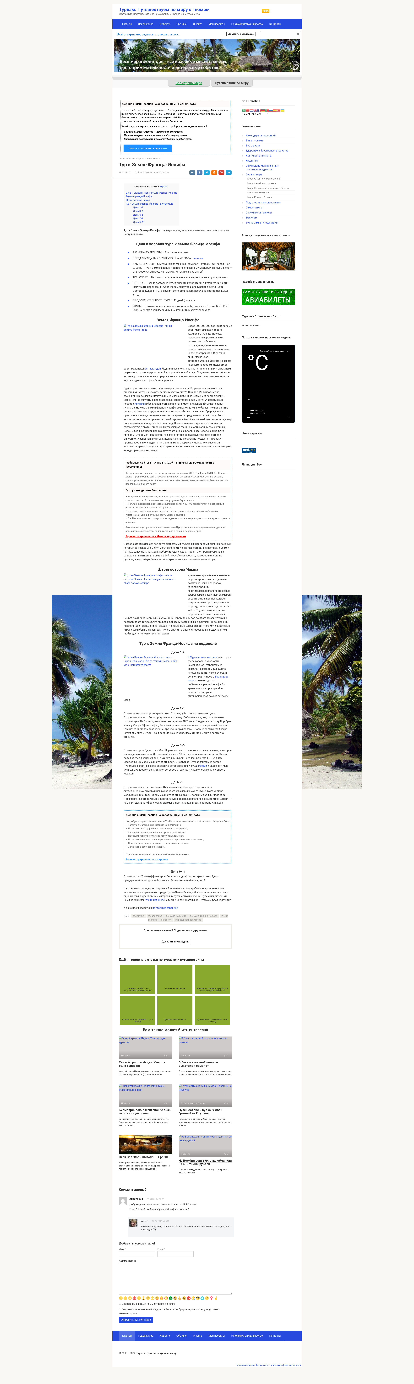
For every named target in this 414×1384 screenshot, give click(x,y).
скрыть (164, 186)
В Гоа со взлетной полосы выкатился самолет (198, 1064)
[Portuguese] (267, 110)
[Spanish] (275, 110)
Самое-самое (254, 207)
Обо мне (181, 24)
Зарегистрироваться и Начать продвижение (155, 536)
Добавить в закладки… (241, 34)
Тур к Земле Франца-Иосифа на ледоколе (149, 203)
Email (161, 1249)
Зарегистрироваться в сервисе (146, 859)
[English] (255, 110)
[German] (263, 110)
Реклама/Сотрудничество (247, 24)
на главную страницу (165, 907)
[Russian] (271, 110)
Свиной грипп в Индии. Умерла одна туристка (142, 1064)
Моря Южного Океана (259, 197)
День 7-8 (138, 218)
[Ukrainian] (282, 110)
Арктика (139, 916)
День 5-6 (138, 214)
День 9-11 (139, 222)
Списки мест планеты (259, 212)
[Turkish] (279, 110)
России (202, 765)
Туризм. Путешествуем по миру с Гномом (164, 9)
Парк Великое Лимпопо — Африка (144, 1157)
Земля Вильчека (177, 916)
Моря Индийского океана (261, 183)
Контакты (275, 24)
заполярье (156, 916)
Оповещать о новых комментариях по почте (148, 1303)
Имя (122, 1249)
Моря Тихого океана (258, 192)
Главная (127, 24)
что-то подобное (155, 900)
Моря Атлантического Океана (263, 178)
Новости (165, 24)
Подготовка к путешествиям (263, 202)
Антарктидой (153, 368)
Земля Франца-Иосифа (138, 196)
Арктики (140, 403)
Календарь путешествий (261, 135)
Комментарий (127, 1260)
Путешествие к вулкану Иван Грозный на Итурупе (200, 1111)
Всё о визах (253, 145)
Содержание (145, 24)
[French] (259, 110)
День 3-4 (138, 211)
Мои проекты (216, 24)
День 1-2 (138, 207)
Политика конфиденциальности (285, 1365)
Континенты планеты (259, 155)
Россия (167, 920)
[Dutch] (251, 110)
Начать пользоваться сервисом (148, 148)
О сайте (197, 24)
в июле (198, 258)
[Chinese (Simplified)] (248, 110)
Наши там (252, 160)
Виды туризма (254, 140)
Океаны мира (254, 174)
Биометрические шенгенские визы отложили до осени (145, 1111)
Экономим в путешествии (262, 222)
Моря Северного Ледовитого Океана (268, 188)
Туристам (251, 217)
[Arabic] (244, 110)
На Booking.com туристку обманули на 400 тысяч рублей (205, 1162)
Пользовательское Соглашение (252, 1365)
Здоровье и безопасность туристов (267, 150)
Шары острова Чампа (137, 200)
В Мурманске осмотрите (202, 657)
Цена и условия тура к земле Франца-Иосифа (151, 192)
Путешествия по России (157, 172)
